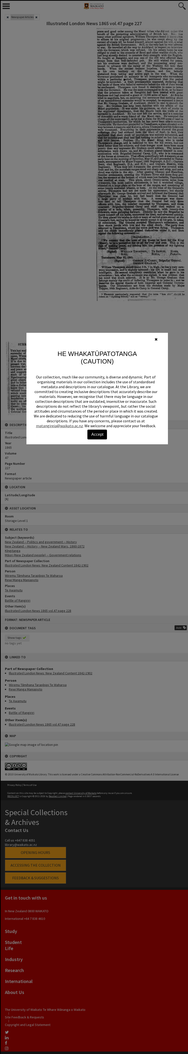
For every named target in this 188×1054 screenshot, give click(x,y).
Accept (97, 434)
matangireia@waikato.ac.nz (59, 425)
